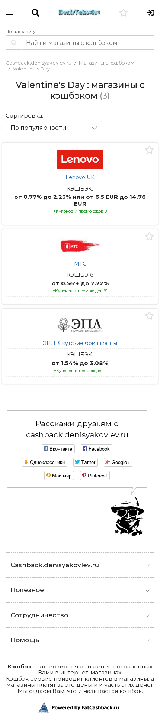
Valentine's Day (31, 69)
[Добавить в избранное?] (149, 150)
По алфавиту (21, 31)
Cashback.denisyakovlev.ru (38, 63)
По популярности (38, 127)
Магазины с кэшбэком (106, 63)
